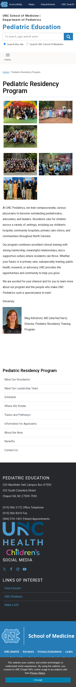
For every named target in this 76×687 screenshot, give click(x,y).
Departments (48, 4)
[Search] (68, 36)
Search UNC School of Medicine (46, 44)
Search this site (15, 44)
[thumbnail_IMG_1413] (20, 136)
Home (6, 72)
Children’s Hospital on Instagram (18, 569)
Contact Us (11, 450)
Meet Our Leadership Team (21, 388)
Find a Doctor (12, 588)
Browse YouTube (24, 569)
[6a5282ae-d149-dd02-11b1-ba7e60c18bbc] (20, 164)
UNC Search (68, 4)
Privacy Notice (37, 673)
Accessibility (15, 4)
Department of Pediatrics (22, 19)
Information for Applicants (20, 423)
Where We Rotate (15, 406)
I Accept (38, 680)
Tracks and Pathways (17, 415)
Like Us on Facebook (11, 569)
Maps (32, 4)
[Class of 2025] (55, 112)
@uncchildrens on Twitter (4, 569)
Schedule (10, 397)
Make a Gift (11, 605)
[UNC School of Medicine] (38, 635)
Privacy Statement (50, 651)
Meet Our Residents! (17, 379)
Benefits (9, 441)
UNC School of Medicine (21, 15)
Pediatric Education (32, 27)
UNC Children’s (13, 596)
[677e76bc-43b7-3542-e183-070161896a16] (20, 112)
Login (69, 651)
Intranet (28, 651)
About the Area (13, 432)
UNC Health (11, 651)
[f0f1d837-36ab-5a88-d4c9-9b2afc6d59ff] (20, 188)
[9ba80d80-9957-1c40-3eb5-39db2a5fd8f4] (55, 164)
